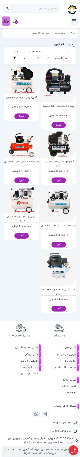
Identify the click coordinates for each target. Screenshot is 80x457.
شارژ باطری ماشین (26, 347)
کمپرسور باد (68, 347)
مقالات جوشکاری (29, 374)
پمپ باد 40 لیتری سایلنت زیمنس (21, 162)
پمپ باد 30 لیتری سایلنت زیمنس (58, 226)
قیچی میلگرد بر (66, 354)
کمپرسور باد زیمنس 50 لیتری (21, 97)
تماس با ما (69, 380)
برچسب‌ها (60, 33)
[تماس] (73, 450)
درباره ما (71, 392)
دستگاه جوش (29, 367)
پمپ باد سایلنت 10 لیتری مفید (58, 106)
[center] (7, 8)
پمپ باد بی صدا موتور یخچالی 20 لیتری (58, 292)
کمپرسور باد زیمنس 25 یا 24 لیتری (58, 163)
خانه (72, 33)
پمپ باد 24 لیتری (41, 33)
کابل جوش (31, 354)
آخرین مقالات (69, 386)
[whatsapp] (36, 414)
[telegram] (45, 414)
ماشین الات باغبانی (64, 367)
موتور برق (70, 361)
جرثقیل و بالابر (29, 361)
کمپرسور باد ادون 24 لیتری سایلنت (21, 219)
